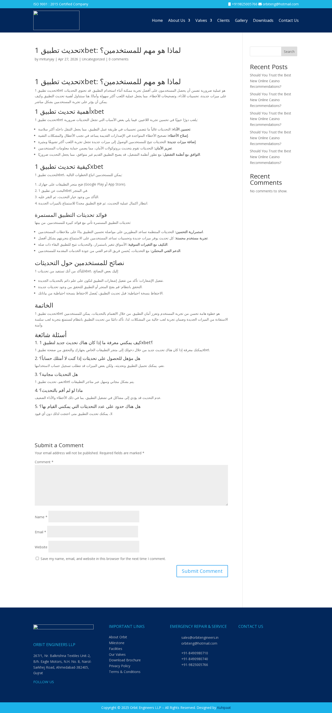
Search (289, 51)
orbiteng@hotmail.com (281, 4)
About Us (176, 20)
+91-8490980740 (194, 658)
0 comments (119, 59)
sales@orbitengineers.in (199, 637)
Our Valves (117, 654)
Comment (44, 462)
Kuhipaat (224, 707)
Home (157, 20)
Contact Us (289, 20)
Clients (223, 20)
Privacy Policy (119, 666)
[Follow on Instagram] (57, 690)
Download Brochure (125, 660)
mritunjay (46, 59)
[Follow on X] (66, 690)
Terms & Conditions (124, 671)
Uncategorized (93, 59)
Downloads (263, 20)
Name (41, 517)
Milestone (116, 642)
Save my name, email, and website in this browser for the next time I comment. (103, 558)
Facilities (115, 648)
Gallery (241, 20)
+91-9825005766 (194, 664)
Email (40, 532)
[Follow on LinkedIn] (37, 690)
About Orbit (118, 637)
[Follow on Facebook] (47, 690)
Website (41, 547)
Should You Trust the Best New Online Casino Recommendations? (270, 81)
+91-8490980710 (194, 653)
